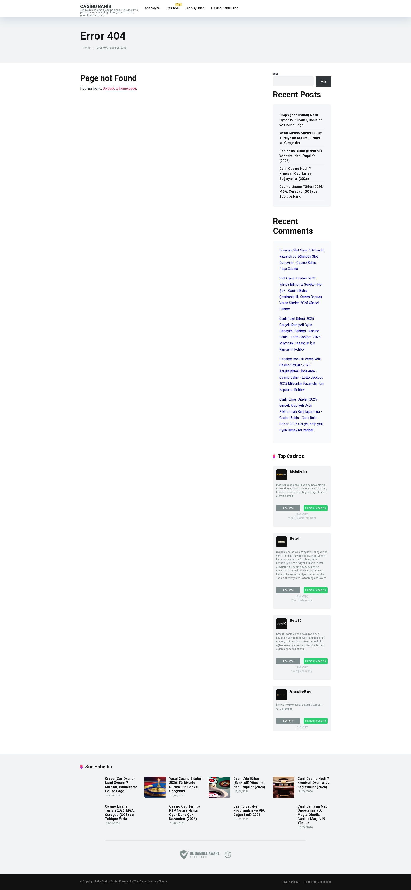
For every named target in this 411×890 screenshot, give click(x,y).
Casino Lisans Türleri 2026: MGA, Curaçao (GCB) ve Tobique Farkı (301, 191)
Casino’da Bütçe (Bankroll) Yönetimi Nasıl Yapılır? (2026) (300, 156)
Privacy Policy (290, 881)
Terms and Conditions (318, 881)
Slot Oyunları (195, 8)
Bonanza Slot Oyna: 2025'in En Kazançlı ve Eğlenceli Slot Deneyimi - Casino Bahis (301, 256)
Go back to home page (119, 88)
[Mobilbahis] (281, 479)
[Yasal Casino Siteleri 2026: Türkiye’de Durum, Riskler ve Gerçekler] (155, 797)
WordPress (139, 881)
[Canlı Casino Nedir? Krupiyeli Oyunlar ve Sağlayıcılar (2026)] (283, 797)
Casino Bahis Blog (224, 8)
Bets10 (295, 620)
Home (87, 47)
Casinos (173, 8)
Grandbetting (300, 691)
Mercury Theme (157, 881)
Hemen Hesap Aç (315, 508)
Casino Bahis (95, 6)
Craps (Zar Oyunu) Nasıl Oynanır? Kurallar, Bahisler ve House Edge (300, 120)
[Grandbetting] (281, 699)
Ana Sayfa (152, 8)
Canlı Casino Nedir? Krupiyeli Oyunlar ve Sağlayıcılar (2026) (295, 174)
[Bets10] (281, 628)
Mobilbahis (298, 471)
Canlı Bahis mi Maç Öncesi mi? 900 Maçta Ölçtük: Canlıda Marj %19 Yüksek (313, 814)
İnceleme (288, 508)
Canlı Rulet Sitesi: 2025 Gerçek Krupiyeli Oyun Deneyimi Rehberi (301, 424)
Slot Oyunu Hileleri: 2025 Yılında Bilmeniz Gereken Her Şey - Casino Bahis (301, 284)
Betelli (295, 538)
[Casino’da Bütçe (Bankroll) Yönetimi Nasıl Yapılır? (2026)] (219, 797)
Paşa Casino (288, 269)
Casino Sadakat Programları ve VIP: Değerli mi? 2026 (249, 810)
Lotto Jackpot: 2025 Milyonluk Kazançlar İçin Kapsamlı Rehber (300, 343)
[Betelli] (281, 546)
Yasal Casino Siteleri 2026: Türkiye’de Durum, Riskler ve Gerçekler (300, 138)
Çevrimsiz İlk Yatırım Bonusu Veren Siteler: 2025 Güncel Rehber (300, 303)
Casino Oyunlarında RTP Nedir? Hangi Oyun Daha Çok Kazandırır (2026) (184, 812)
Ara (275, 74)
